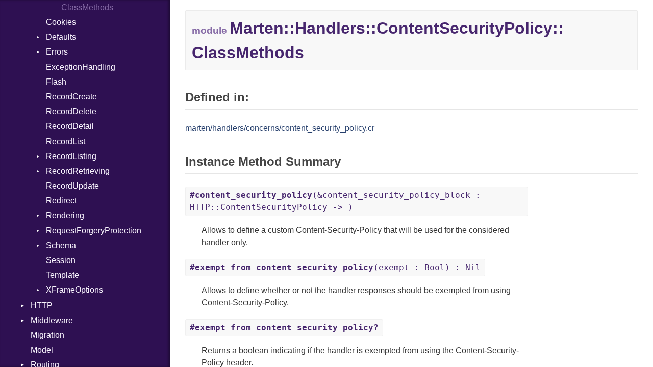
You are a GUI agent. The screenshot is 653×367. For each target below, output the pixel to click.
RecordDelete (71, 111)
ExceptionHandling (80, 67)
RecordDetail (70, 126)
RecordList (65, 141)
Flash (56, 81)
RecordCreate (71, 96)
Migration (47, 335)
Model (42, 350)
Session (61, 260)
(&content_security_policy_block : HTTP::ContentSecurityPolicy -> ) (335, 201)
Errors (57, 51)
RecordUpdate (72, 185)
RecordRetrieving (78, 171)
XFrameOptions (74, 289)
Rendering (65, 215)
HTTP (42, 305)
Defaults (61, 37)
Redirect (61, 200)
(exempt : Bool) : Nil (335, 267)
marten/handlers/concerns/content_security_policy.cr (279, 128)
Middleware (52, 320)
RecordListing (71, 156)
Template (62, 275)
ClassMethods (87, 7)
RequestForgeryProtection (93, 230)
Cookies (61, 22)
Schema (61, 245)
